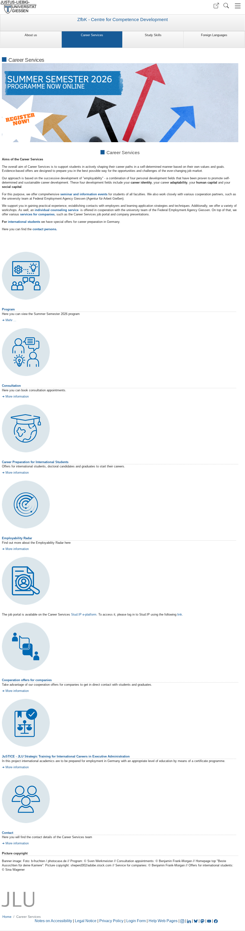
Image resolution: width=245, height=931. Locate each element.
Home (6, 917)
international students (24, 222)
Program (8, 309)
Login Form (136, 921)
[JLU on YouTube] (209, 921)
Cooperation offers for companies (27, 680)
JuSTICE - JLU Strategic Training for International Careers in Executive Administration (66, 756)
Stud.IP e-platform (83, 614)
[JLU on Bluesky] (196, 921)
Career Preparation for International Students (35, 462)
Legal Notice (85, 921)
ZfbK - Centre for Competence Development (122, 19)
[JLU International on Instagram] (182, 921)
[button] (216, 5)
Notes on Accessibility (54, 921)
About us (31, 35)
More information (17, 396)
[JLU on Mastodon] (202, 921)
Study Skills (153, 35)
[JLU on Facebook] (216, 921)
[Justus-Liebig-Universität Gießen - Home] (60, 7)
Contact (7, 833)
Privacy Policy (111, 921)
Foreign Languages (214, 35)
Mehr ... (11, 320)
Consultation (11, 385)
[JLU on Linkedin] (189, 921)
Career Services (92, 35)
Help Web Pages (163, 921)
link (179, 614)
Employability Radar (17, 538)
